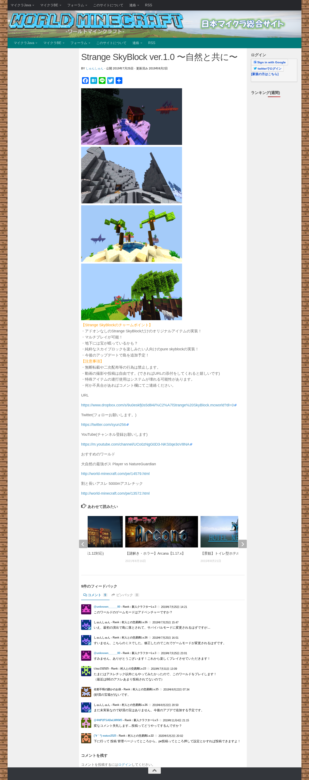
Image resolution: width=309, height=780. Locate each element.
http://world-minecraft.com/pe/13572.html (115, 493)
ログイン (125, 764)
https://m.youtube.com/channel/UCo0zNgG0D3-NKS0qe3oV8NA (135, 444)
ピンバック (127, 595)
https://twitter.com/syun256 (103, 424)
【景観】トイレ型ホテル (220, 553)
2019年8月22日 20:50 (165, 705)
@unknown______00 (107, 606)
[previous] (83, 544)
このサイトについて (108, 5)
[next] (242, 544)
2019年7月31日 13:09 (164, 668)
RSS (148, 5)
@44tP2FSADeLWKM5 (108, 720)
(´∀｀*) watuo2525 (105, 735)
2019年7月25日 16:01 (165, 637)
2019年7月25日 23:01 (174, 653)
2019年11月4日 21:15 (176, 720)
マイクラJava (21, 5)
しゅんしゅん (94, 68)
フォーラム (75, 5)
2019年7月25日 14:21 (174, 606)
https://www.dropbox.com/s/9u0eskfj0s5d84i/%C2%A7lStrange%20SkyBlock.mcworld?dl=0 (157, 405)
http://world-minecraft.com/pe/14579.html (115, 474)
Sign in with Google (271, 62)
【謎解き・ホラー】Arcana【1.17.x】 (155, 553)
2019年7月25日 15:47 (165, 622)
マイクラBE (49, 5)
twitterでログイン (269, 68)
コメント (97, 595)
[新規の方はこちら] (265, 74)
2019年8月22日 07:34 (176, 689)
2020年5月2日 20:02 (170, 735)
